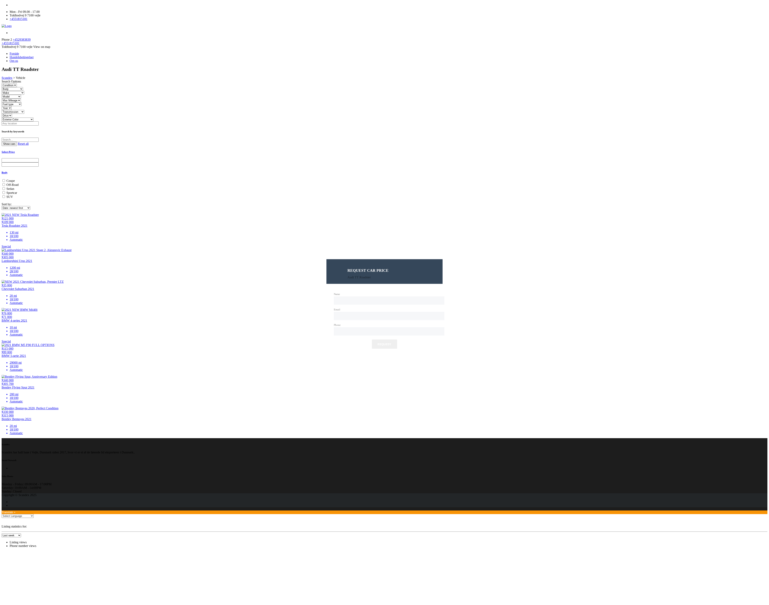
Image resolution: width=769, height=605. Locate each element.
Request (384, 344)
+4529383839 (22, 39)
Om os (14, 60)
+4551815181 (18, 19)
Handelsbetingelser (22, 57)
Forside (14, 53)
